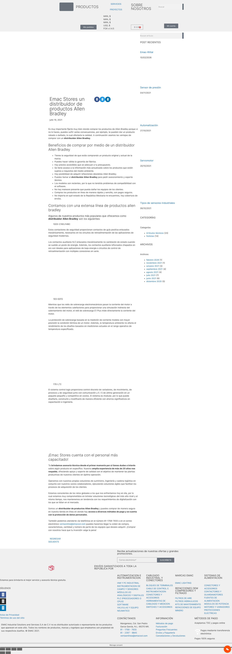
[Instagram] (3, 601)
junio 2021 (151, 278)
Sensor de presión (150, 87)
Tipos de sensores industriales (157, 203)
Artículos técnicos (155, 233)
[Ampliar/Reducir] (2, 649)
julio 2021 (151, 275)
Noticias (150, 236)
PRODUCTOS (87, 7)
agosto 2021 (152, 272)
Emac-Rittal (146, 52)
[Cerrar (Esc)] (19, 649)
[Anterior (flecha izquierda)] (2, 652)
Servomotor (146, 160)
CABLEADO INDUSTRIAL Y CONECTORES (154, 578)
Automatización (149, 125)
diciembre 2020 (154, 281)
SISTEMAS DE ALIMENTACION (213, 576)
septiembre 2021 (154, 269)
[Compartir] (13, 649)
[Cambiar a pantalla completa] (8, 649)
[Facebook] (3, 595)
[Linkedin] (3, 608)
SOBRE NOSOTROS (141, 7)
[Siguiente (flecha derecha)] (8, 652)
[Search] (183, 7)
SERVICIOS (116, 4)
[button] (97, 99)
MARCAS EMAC (184, 575)
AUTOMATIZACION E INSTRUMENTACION (129, 576)
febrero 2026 (152, 260)
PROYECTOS (116, 9)
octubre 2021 (152, 266)
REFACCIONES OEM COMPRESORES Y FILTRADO (186, 591)
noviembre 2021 (154, 263)
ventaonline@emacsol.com (73, 524)
